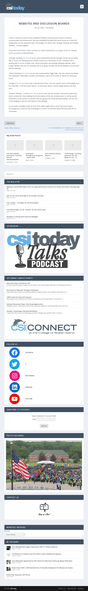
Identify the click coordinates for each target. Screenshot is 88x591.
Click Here (26, 58)
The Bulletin (49, 28)
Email (34, 419)
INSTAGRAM (29, 376)
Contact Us (62, 588)
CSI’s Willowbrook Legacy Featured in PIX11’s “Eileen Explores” (35, 547)
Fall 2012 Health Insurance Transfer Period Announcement (14, 156)
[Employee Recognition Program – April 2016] (34, 145)
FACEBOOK (29, 352)
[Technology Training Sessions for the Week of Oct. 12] (73, 145)
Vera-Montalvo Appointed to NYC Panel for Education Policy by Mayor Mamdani (42, 561)
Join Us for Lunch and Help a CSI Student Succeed (25, 196)
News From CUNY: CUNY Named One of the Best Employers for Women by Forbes (42, 568)
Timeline (81, 588)
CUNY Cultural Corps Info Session (19, 297)
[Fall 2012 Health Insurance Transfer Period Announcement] (15, 145)
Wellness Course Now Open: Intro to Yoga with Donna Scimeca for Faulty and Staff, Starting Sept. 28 (43, 188)
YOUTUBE (28, 399)
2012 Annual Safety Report (53, 155)
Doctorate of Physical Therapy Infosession (23, 290)
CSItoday (13, 588)
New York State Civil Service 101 (18, 283)
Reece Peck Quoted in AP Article (18, 575)
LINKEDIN (28, 387)
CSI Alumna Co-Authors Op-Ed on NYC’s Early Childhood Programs (36, 554)
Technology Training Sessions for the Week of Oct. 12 (72, 155)
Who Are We (71, 588)
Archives (7, 531)
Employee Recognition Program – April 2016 (34, 155)
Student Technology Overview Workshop (22, 311)
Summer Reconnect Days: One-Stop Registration (25, 304)
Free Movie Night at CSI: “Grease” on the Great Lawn (26, 210)
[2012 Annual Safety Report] (53, 145)
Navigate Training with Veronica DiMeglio (22, 217)
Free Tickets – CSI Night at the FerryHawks (22, 203)
